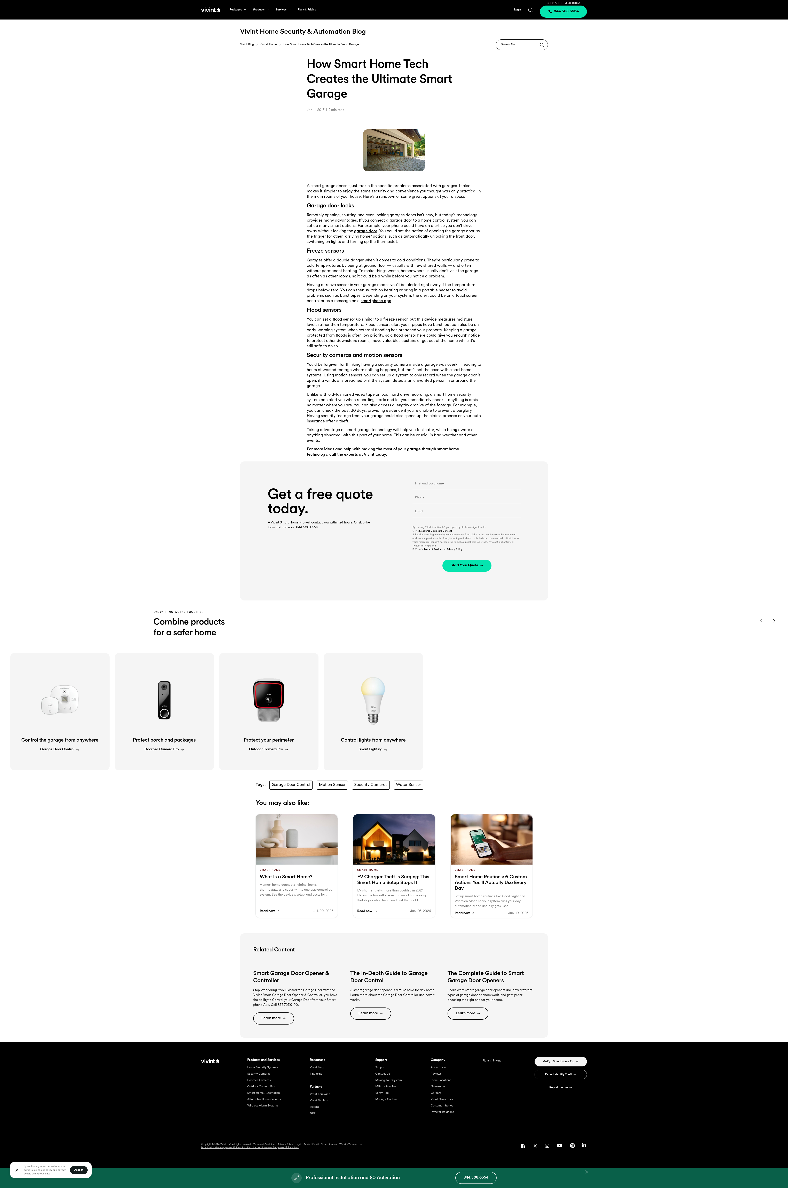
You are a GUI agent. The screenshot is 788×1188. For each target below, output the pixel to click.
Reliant (314, 1107)
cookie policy (45, 1170)
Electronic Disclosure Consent (435, 531)
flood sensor (344, 319)
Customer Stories (442, 1105)
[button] (60, 711)
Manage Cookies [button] (40, 1174)
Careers (436, 1093)
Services (281, 9)
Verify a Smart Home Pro (558, 1061)
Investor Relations (442, 1112)
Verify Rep (382, 1093)
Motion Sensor (332, 785)
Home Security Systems (262, 1067)
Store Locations (441, 1080)
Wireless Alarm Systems (262, 1105)
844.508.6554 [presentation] (566, 11)
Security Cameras (370, 785)
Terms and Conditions (264, 1144)
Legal (298, 1144)
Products (259, 9)
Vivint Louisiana (320, 1094)
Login (517, 9)
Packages (236, 9)
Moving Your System (388, 1080)
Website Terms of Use (350, 1144)
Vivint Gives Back (442, 1099)
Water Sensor (408, 785)
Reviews (436, 1073)
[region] (51, 1170)
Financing (316, 1073)
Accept (78, 1170)
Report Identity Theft (558, 1074)
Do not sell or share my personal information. (224, 1148)
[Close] (16, 1170)
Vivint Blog (247, 44)
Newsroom (438, 1086)
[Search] (542, 45)
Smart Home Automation (263, 1093)
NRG (313, 1113)
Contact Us (382, 1073)
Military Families (385, 1086)
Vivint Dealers (319, 1100)
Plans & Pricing (307, 9)
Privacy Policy (454, 549)
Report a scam (558, 1087)
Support (380, 1067)
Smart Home (268, 44)
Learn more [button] (271, 1018)
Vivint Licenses (329, 1144)
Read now (267, 911)
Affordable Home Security (264, 1099)
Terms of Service (432, 549)
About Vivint (439, 1067)
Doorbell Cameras (259, 1080)
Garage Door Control (291, 785)
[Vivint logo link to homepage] (210, 9)
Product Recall (311, 1144)
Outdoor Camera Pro (261, 1086)
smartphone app (376, 301)
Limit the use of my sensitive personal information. (273, 1148)
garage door (365, 231)
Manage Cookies (386, 1099)
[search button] (530, 9)
